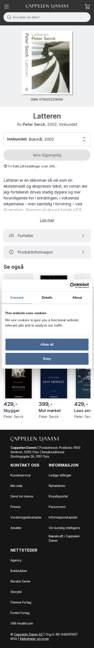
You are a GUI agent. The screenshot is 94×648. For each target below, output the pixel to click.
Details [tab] (47, 297)
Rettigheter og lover (34, 639)
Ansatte (15, 528)
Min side (16, 486)
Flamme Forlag (20, 602)
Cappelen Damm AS (28, 634)
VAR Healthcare (21, 623)
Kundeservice (20, 475)
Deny (47, 358)
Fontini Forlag (20, 613)
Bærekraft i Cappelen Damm (64, 538)
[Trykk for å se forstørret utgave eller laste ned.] (47, 62)
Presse (15, 507)
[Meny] (6, 7)
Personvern (57, 507)
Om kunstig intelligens (64, 528)
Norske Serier (20, 581)
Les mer (47, 220)
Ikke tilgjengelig (47, 155)
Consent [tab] (16, 297)
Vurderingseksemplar (26, 517)
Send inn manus (21, 496)
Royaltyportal (58, 496)
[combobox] (47, 17)
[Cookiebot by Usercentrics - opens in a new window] (70, 285)
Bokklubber (18, 571)
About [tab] (77, 297)
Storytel (16, 592)
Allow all (47, 344)
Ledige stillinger (60, 475)
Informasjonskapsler (63, 517)
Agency (16, 560)
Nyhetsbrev (57, 486)
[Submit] (8, 17)
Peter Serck (34, 124)
